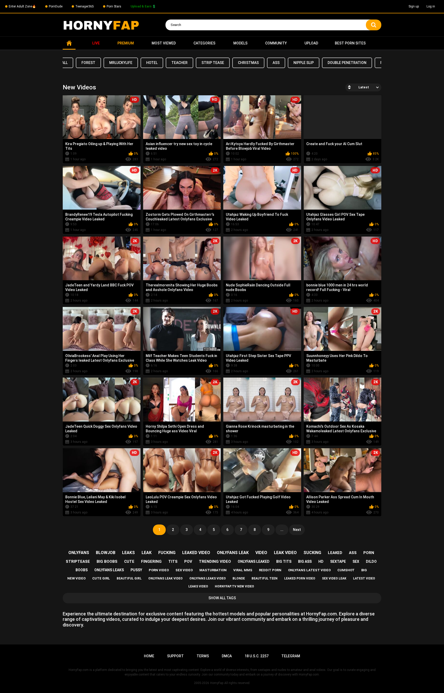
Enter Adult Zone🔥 (22, 6)
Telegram (290, 656)
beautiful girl (129, 578)
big (364, 570)
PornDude (55, 6)
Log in (431, 6)
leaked (335, 552)
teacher (179, 63)
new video (76, 578)
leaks (128, 552)
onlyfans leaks (109, 570)
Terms (203, 656)
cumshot (346, 570)
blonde (239, 578)
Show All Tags (222, 598)
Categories (204, 43)
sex (356, 561)
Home (69, 43)
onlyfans (78, 552)
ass (276, 63)
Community (276, 43)
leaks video (198, 586)
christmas (248, 63)
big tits (283, 561)
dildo (371, 561)
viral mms (242, 570)
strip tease (212, 63)
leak (147, 552)
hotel (152, 63)
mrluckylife (120, 63)
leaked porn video (299, 578)
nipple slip (303, 63)
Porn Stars (114, 6)
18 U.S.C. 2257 (257, 656)
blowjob (105, 552)
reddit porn (270, 570)
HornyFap (216, 683)
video (261, 552)
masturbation (213, 570)
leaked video (196, 552)
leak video (285, 552)
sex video (184, 570)
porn (368, 552)
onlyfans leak (233, 552)
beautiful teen (265, 578)
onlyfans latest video (309, 570)
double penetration (347, 63)
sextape (338, 561)
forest (88, 63)
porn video (159, 570)
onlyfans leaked (254, 561)
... (281, 530)
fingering (151, 561)
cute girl (101, 578)
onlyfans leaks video (207, 578)
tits (173, 561)
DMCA (227, 656)
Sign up (414, 6)
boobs (82, 570)
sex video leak (334, 578)
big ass (305, 561)
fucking (166, 552)
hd (320, 561)
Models (240, 43)
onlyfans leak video (165, 578)
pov (188, 561)
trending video (215, 561)
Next (297, 530)
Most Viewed (164, 43)
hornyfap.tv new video (234, 586)
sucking (312, 552)
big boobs (107, 561)
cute (129, 561)
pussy (136, 570)
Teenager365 (84, 6)
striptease (78, 561)
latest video (364, 578)
